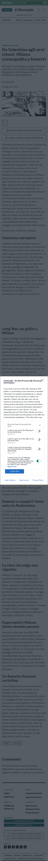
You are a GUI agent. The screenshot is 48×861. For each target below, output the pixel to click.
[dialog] (24, 430)
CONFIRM (14, 471)
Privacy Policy (38, 480)
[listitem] (24, 425)
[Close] (43, 381)
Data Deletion (10, 480)
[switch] (38, 431)
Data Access (24, 480)
